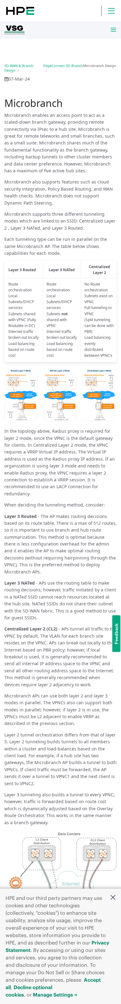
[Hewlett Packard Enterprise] (20, 11)
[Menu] (111, 11)
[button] (112, 898)
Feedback (116, 633)
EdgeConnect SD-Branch (63, 65)
